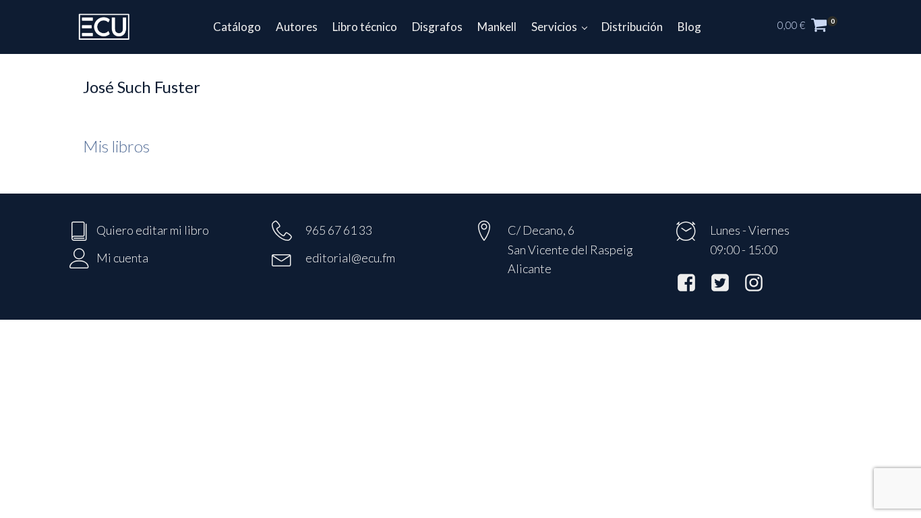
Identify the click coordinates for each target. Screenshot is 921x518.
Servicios (554, 27)
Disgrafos (437, 27)
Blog (689, 27)
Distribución (632, 27)
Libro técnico (364, 27)
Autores (297, 27)
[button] (814, 27)
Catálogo (237, 27)
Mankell (496, 27)
